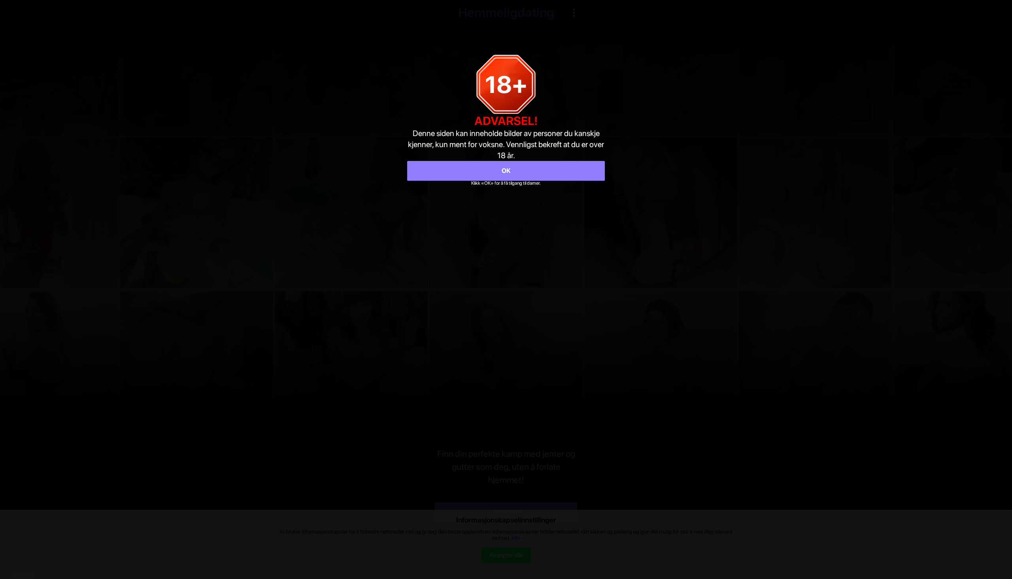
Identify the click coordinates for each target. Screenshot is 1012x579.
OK (506, 170)
